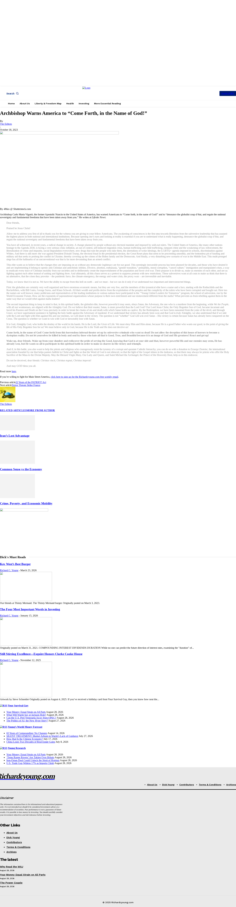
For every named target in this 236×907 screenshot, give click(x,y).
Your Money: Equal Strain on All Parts (26, 712)
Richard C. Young (9, 570)
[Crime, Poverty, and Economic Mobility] (17, 497)
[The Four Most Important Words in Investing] (26, 645)
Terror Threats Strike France (26, 385)
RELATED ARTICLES (13, 410)
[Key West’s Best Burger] (26, 600)
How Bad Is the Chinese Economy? (24, 739)
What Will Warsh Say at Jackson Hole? (26, 715)
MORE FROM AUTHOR (40, 410)
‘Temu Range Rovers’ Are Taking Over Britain (30, 757)
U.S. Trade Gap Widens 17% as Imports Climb (30, 763)
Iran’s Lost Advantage (14, 435)
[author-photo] (7, 401)
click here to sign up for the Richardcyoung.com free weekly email (84, 376)
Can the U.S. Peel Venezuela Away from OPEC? (31, 717)
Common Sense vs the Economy (21, 469)
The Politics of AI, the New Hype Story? (27, 720)
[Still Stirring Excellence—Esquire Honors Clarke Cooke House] (26, 696)
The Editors (6, 124)
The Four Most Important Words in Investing (30, 609)
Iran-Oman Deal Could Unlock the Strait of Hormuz (32, 760)
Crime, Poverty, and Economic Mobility (26, 503)
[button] (13, 93)
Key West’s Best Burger (15, 564)
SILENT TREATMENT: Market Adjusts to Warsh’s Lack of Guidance (42, 736)
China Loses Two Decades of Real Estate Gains (30, 741)
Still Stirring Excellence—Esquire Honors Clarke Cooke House (41, 654)
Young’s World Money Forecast (25, 727)
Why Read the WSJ (11, 866)
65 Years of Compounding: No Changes (26, 733)
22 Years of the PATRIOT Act (31, 382)
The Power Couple (11, 882)
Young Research (17, 748)
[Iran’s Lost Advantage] (17, 429)
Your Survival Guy (18, 705)
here (14, 371)
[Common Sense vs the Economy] (17, 463)
